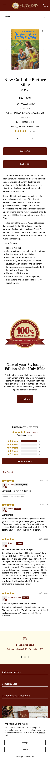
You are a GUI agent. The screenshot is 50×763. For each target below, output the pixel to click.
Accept (25, 742)
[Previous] (6, 49)
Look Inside (25, 164)
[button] (21, 131)
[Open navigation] (4, 5)
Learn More (25, 399)
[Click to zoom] (43, 31)
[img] (8, 480)
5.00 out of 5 (32, 432)
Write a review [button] (25, 461)
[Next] (43, 49)
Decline (25, 749)
